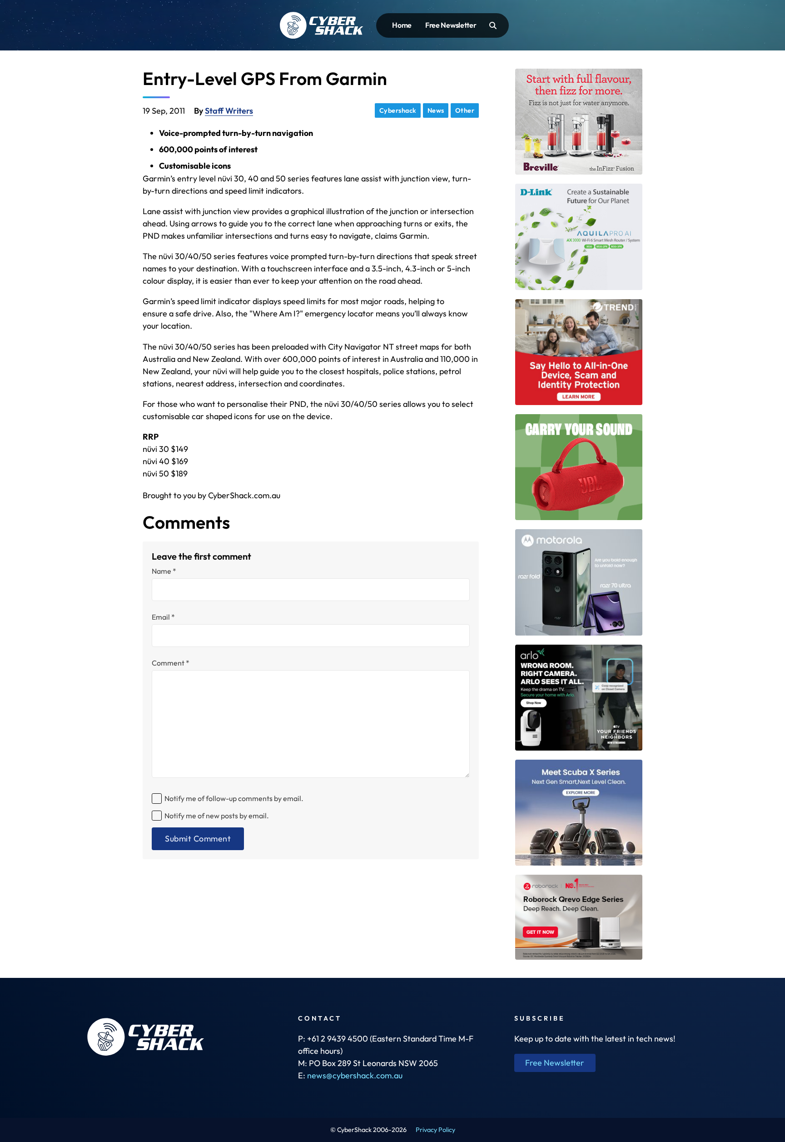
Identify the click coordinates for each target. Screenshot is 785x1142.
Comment (170, 662)
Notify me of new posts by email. (216, 815)
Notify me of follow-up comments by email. (233, 798)
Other (465, 110)
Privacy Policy (435, 1130)
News (435, 110)
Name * (164, 571)
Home (402, 25)
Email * (163, 617)
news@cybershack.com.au (354, 1075)
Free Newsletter (451, 25)
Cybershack (398, 110)
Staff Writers (229, 110)
